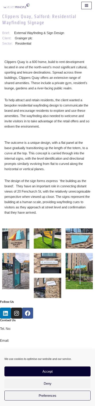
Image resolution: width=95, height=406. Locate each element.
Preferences (47, 395)
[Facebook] (27, 313)
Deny (47, 383)
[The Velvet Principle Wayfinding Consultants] (16, 5)
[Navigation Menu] (86, 5)
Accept (47, 371)
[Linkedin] (5, 313)
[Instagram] (16, 313)
